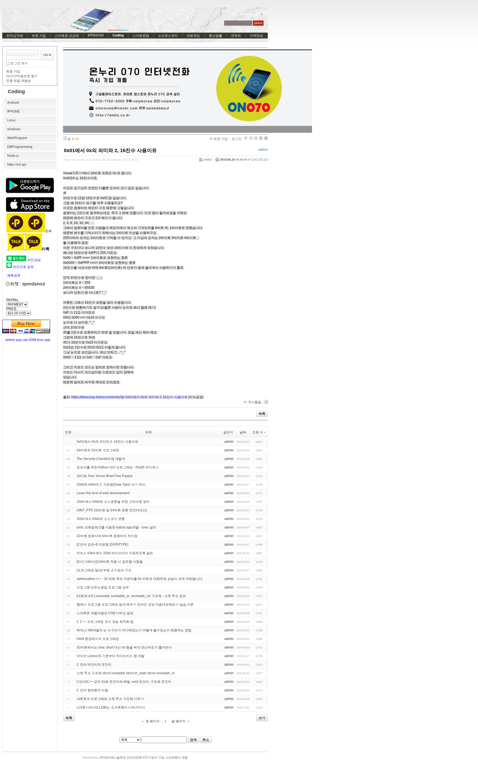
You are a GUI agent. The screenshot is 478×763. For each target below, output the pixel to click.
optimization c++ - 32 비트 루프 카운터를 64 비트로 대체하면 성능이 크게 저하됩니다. (140, 579)
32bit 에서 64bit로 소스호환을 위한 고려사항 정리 (113, 502)
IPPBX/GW (96, 35)
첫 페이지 (153, 721)
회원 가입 (13, 71)
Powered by (135, 757)
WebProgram (17, 138)
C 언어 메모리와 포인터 (94, 664)
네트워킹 (193, 36)
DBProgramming (19, 147)
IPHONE (13, 111)
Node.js (13, 156)
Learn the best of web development (103, 493)
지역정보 (256, 36)
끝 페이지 (179, 721)
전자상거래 (14, 36)
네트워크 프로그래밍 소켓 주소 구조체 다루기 (110, 699)
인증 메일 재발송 (18, 81)
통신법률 (215, 36)
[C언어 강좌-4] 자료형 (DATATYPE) (102, 544)
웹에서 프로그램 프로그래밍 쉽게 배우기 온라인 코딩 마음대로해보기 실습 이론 (135, 604)
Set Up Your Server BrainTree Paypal (105, 476)
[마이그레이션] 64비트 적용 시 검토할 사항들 (110, 562)
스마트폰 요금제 (67, 36)
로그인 (237, 139)
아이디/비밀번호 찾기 (22, 76)
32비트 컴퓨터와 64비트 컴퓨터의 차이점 (107, 536)
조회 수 (257, 432)
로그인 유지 (19, 63)
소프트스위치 (168, 36)
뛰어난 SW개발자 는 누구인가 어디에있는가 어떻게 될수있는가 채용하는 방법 (134, 630)
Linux (11, 120)
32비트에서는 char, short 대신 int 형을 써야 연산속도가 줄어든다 (124, 647)
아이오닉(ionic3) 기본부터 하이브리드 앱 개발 (110, 656)
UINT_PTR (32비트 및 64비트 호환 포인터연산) (112, 510)
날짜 (243, 432)
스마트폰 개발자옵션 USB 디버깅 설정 (105, 613)
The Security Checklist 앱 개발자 (101, 459)
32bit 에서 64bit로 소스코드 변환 (101, 519)
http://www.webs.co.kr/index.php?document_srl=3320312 (101, 159)
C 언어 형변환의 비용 (92, 690)
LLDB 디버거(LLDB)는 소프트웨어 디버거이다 (111, 707)
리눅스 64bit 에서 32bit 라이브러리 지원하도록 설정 (115, 553)
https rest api (16, 164)
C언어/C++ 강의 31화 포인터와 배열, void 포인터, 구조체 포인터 (124, 682)
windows (13, 129)
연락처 (236, 36)
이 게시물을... (254, 402)
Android (13, 103)
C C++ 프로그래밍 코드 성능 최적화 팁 (105, 622)
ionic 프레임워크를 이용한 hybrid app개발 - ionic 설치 (116, 527)
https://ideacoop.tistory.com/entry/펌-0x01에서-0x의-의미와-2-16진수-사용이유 (129, 397)
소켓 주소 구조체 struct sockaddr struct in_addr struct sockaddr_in (126, 673)
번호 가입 (39, 36)
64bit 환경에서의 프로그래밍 (98, 639)
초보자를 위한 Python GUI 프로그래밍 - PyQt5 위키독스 (118, 467)
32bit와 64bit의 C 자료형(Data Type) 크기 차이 (111, 484)
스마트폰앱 (141, 36)
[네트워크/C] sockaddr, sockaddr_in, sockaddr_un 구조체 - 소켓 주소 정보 (131, 596)
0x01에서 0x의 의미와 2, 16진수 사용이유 (110, 150)
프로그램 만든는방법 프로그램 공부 (103, 587)
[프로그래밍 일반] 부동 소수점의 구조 (104, 570)
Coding (118, 35)
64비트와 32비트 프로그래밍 (98, 450)
